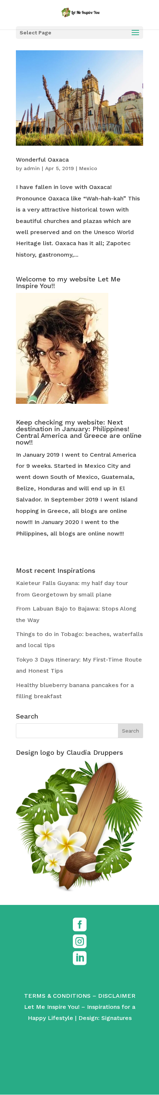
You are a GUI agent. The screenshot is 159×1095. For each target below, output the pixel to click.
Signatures (116, 1017)
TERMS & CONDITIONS (57, 995)
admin (32, 168)
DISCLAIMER (116, 995)
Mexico (88, 168)
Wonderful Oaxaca (42, 159)
